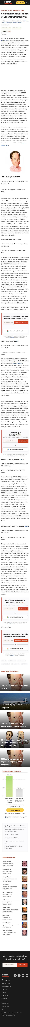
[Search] (27, 2)
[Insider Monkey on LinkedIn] (27, 975)
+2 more (4, 34)
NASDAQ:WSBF (15, 664)
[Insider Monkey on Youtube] (24, 975)
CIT (17, 341)
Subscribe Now (15, 810)
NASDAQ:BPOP (12, 661)
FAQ (3, 1009)
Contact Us (5, 995)
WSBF (26, 526)
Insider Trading (6, 986)
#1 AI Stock (20, 3)
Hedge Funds (16, 11)
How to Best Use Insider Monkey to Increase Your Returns (14, 830)
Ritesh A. (26, 21)
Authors (4, 992)
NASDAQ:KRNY (21, 661)
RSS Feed (7, 980)
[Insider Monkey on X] (20, 975)
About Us (4, 989)
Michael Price (5, 41)
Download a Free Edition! (11, 838)
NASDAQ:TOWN (6, 664)
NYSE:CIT (4, 661)
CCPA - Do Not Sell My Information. (12, 1012)
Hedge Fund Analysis (6, 11)
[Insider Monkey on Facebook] (16, 975)
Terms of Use (5, 1006)
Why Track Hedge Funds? (11, 834)
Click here (12, 337)
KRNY (21, 459)
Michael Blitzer (17, 363)
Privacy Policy (5, 1003)
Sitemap (4, 998)
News (22, 11)
